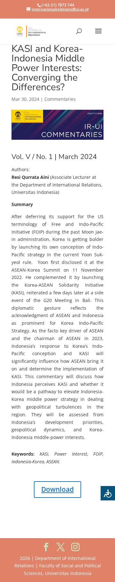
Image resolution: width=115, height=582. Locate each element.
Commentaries (60, 99)
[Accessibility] (108, 493)
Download (57, 489)
